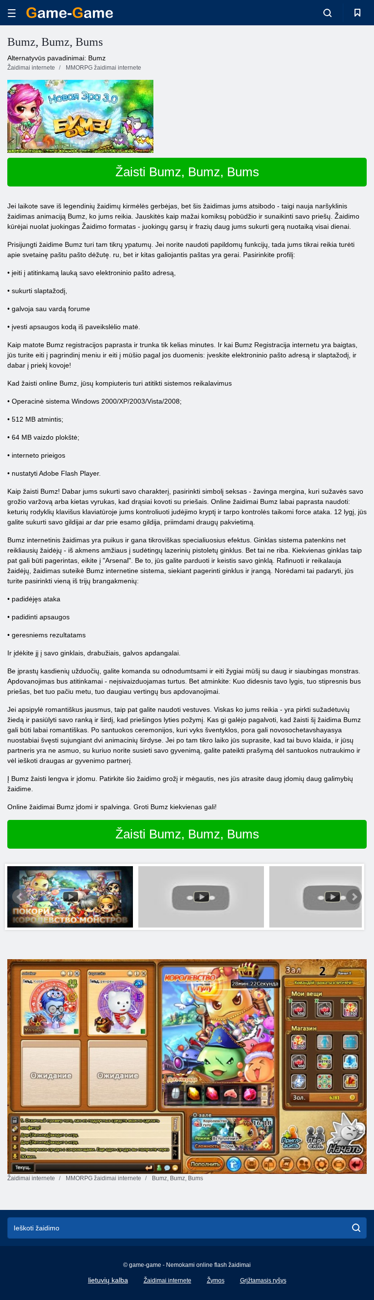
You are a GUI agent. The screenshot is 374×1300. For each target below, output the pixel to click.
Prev (20, 897)
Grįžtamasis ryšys (263, 1280)
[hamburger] (11, 13)
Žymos (215, 1280)
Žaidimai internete (167, 1280)
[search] (356, 1228)
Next (354, 897)
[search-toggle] (327, 12)
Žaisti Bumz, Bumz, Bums (187, 172)
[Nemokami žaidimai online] (69, 12)
